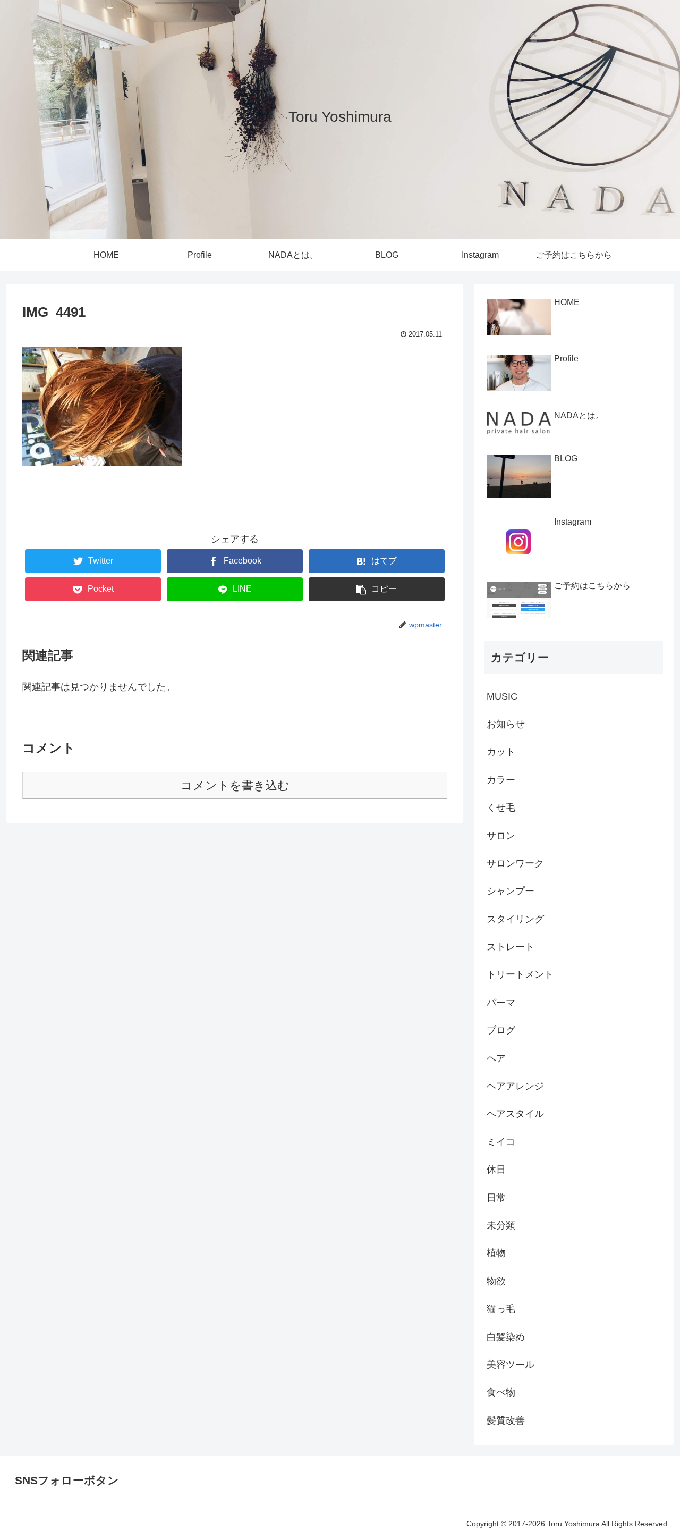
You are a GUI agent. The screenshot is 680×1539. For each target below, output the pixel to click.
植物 (496, 1253)
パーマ (501, 1002)
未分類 (501, 1225)
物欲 (496, 1281)
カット (501, 751)
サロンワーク (515, 863)
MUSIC (502, 696)
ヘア (496, 1058)
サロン (501, 835)
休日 (496, 1169)
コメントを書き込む (235, 785)
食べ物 (501, 1392)
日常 (496, 1197)
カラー (501, 780)
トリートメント (520, 974)
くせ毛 (501, 807)
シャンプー (510, 891)
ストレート (510, 946)
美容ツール (510, 1364)
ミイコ (501, 1142)
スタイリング (515, 919)
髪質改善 (506, 1420)
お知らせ (506, 724)
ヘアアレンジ (515, 1086)
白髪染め (506, 1337)
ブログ (501, 1030)
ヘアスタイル (515, 1113)
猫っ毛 (501, 1308)
